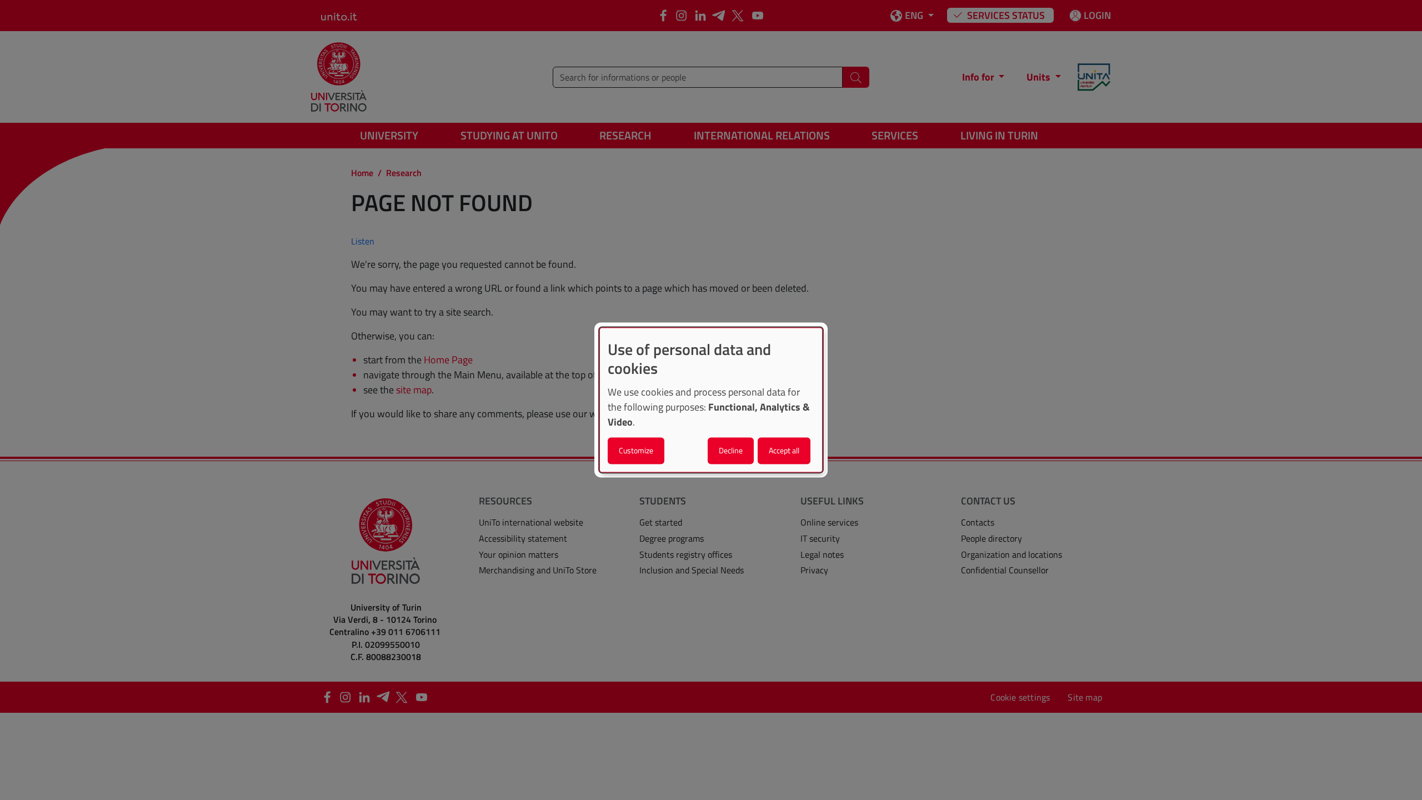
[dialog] (711, 400)
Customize (636, 451)
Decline (731, 451)
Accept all (784, 451)
